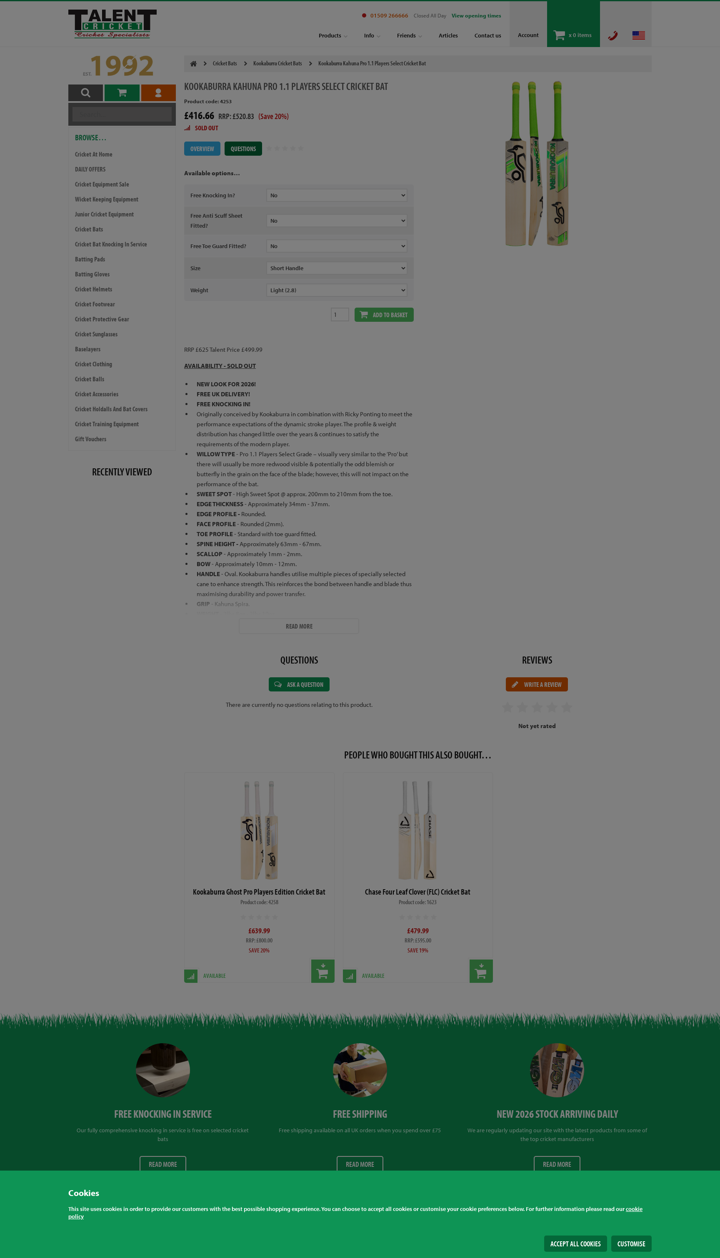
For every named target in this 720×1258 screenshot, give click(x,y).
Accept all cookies (575, 1243)
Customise (631, 1243)
